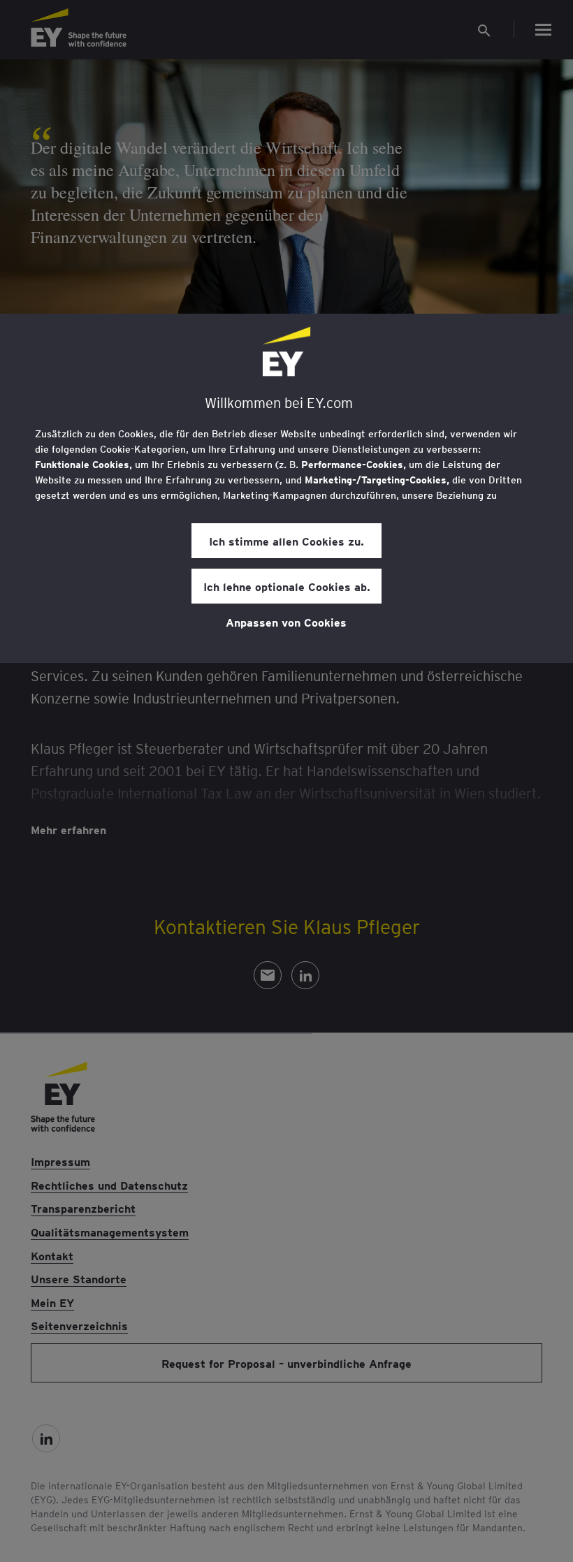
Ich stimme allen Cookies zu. (286, 540)
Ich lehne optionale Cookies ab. (286, 586)
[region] (286, 488)
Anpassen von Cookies (286, 621)
